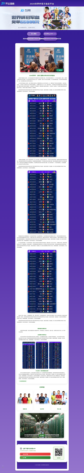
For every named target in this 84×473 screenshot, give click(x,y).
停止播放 (42, 435)
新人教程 (33, 34)
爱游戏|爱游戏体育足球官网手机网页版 (34, 38)
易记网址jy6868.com (50, 34)
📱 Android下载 (24, 454)
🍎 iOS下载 (23, 457)
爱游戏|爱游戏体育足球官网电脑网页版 (50, 38)
